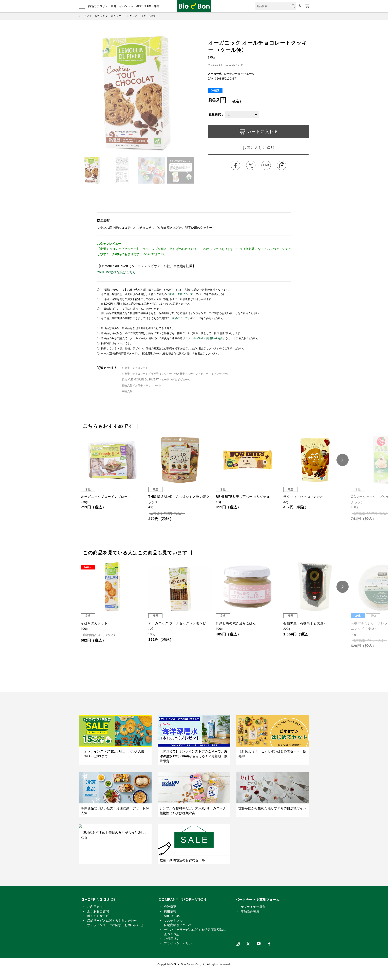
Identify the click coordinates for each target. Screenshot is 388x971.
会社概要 (170, 906)
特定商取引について (178, 925)
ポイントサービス (99, 916)
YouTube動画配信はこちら (116, 272)
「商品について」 (179, 318)
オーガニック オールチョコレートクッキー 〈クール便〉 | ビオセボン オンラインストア (194, 6)
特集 (124, 379)
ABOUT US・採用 (147, 6)
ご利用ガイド (96, 906)
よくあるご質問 (98, 911)
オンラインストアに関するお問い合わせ (115, 925)
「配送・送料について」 (181, 294)
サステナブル (173, 920)
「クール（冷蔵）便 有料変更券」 (205, 338)
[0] (307, 6)
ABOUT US (172, 916)
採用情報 (170, 911)
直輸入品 (127, 385)
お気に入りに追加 (258, 148)
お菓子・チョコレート (135, 367)
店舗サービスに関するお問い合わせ (112, 920)
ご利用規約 (171, 938)
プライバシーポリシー (179, 943)
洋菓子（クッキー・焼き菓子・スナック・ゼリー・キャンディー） (190, 373)
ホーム (83, 16)
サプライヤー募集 (253, 906)
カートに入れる (262, 131)
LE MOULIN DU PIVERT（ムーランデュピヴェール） (161, 379)
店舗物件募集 (250, 911)
